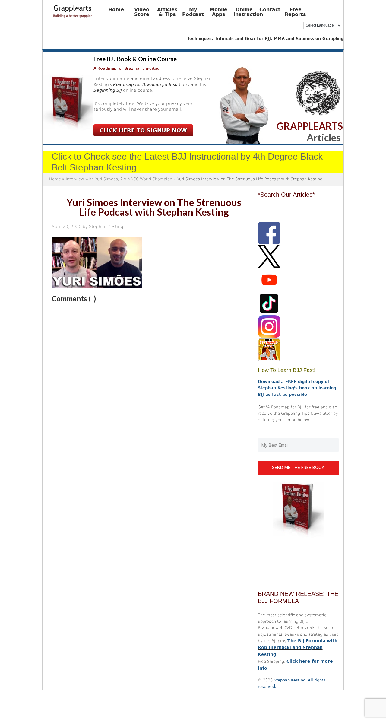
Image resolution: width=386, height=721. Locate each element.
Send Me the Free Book (298, 467)
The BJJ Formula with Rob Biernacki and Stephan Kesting (297, 647)
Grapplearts (82, 9)
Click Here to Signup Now (143, 130)
